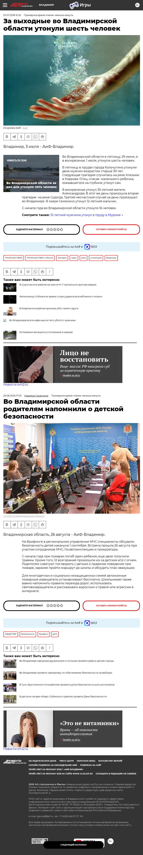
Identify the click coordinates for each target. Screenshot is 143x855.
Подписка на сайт (90, 765)
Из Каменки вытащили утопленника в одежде (46, 332)
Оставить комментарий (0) (111, 229)
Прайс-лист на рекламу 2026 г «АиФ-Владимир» (56, 769)
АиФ (25, 127)
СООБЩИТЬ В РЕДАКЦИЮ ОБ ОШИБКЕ (116, 774)
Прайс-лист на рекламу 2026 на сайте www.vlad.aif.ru (61, 774)
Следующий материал (74, 845)
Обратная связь (86, 761)
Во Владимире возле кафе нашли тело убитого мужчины (42, 320)
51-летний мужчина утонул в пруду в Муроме (85, 215)
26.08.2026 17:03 (12, 395)
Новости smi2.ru (15, 384)
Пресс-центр (66, 761)
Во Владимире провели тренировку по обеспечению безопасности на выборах (65, 672)
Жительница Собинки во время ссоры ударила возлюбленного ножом (60, 296)
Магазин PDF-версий (110, 761)
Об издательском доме (42, 761)
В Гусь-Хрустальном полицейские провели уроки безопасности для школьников (67, 684)
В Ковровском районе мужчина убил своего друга (48, 308)
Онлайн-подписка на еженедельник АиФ (53, 765)
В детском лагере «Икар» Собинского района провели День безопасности (63, 696)
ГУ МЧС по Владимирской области (23, 516)
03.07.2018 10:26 (12, 15)
